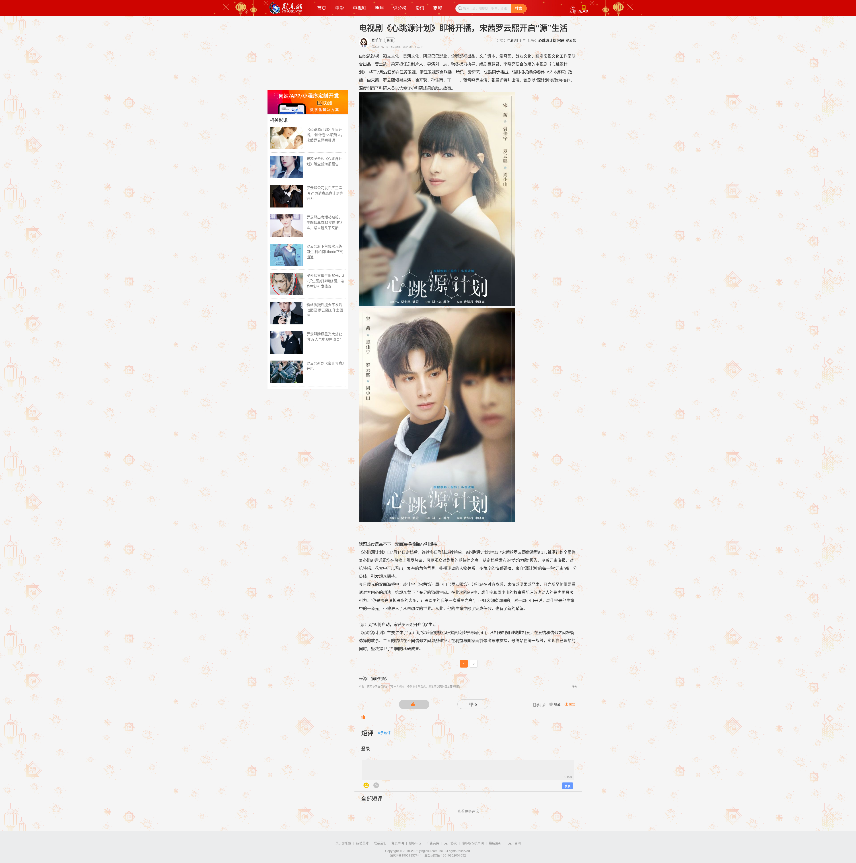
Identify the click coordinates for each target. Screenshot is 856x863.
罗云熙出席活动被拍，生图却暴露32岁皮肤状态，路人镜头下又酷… (325, 222)
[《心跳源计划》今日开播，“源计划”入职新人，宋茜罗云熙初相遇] (286, 138)
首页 (321, 8)
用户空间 (514, 843)
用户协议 (450, 843)
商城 (437, 8)
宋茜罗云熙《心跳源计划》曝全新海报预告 (324, 161)
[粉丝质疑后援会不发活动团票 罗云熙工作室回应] (286, 313)
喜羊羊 (376, 40)
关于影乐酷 (343, 843)
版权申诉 (415, 843)
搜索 (518, 8)
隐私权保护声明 (473, 843)
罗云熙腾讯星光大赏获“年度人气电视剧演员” (324, 336)
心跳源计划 (547, 40)
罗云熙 (571, 40)
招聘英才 (362, 843)
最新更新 (495, 843)
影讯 (419, 8)
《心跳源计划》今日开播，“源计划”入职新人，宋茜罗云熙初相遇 (325, 135)
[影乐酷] (286, 8)
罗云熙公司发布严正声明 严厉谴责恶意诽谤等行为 (325, 193)
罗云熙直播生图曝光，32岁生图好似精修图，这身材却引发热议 (325, 281)
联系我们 (380, 843)
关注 (390, 40)
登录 (365, 748)
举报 (574, 686)
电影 (339, 8)
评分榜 (399, 8)
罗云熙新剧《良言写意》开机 (325, 366)
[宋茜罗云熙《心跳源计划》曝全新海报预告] (286, 167)
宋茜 (560, 40)
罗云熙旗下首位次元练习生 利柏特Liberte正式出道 (325, 251)
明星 (379, 8)
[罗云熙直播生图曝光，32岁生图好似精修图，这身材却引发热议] (286, 284)
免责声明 (397, 843)
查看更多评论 (468, 811)
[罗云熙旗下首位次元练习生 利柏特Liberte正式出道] (286, 255)
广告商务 (433, 843)
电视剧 (359, 8)
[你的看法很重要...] (468, 769)
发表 (567, 786)
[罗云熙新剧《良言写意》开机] (286, 372)
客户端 (583, 9)
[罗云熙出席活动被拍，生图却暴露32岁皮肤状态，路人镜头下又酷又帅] (286, 225)
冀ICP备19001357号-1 (406, 855)
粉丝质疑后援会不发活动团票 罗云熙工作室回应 (325, 310)
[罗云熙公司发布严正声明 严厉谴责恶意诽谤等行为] (286, 196)
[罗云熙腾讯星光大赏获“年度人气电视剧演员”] (286, 342)
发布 (573, 9)
